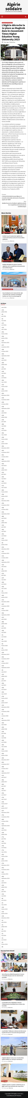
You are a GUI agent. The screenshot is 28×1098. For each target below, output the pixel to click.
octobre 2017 (4, 768)
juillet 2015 (4, 887)
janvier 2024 (4, 443)
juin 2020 (3, 628)
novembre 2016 (5, 817)
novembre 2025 (5, 347)
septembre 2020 (5, 614)
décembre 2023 (5, 448)
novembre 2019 (5, 658)
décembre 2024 (5, 395)
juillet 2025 (4, 364)
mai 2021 (3, 579)
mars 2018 (4, 746)
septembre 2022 (5, 513)
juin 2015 (3, 891)
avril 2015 (3, 900)
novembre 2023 (5, 452)
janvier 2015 (4, 913)
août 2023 (3, 465)
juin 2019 (3, 680)
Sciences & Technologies (7, 22)
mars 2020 (4, 641)
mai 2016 (3, 843)
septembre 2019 (5, 667)
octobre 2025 (4, 351)
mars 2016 (4, 852)
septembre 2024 (5, 408)
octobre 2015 (4, 874)
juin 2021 (3, 575)
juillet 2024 (4, 417)
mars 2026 (4, 329)
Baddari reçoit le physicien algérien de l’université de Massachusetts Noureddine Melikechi (13, 237)
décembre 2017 (5, 759)
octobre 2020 (4, 610)
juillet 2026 (4, 311)
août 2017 (3, 777)
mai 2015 (3, 896)
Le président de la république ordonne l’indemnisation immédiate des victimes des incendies (13, 1004)
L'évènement (4, 970)
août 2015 (3, 882)
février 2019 (4, 698)
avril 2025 (3, 377)
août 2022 (3, 518)
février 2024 (4, 439)
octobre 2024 (4, 404)
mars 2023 (4, 487)
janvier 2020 (4, 650)
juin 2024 (3, 421)
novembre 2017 (5, 764)
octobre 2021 (4, 557)
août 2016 (3, 830)
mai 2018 (3, 737)
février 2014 (4, 944)
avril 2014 (3, 939)
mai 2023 (3, 478)
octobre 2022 (4, 509)
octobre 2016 (4, 821)
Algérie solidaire (13, 6)
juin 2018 (3, 733)
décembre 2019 (5, 654)
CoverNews (10, 1095)
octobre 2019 (4, 663)
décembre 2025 (5, 342)
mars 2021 (4, 588)
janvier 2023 (4, 496)
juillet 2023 (4, 470)
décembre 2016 (5, 812)
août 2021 (3, 566)
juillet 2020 (4, 623)
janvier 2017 (4, 808)
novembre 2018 (5, 711)
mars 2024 (4, 434)
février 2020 (4, 645)
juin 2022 (3, 527)
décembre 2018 (5, 707)
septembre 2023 (5, 461)
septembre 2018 (5, 720)
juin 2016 (3, 838)
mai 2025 (3, 373)
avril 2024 (3, 430)
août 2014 (3, 922)
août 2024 (3, 412)
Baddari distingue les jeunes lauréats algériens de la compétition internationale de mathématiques (14, 266)
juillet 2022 (4, 522)
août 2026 (3, 307)
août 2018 (3, 724)
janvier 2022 (4, 544)
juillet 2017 (4, 781)
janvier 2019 (4, 702)
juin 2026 (3, 316)
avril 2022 (3, 535)
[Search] (26, 16)
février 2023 (4, 492)
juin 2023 (3, 474)
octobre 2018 (4, 715)
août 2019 (3, 672)
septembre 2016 (5, 825)
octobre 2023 (4, 456)
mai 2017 (3, 790)
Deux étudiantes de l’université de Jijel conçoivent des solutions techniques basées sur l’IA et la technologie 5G (13, 294)
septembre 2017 (5, 773)
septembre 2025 (5, 355)
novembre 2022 (5, 505)
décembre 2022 (5, 500)
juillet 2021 (4, 571)
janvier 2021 (4, 597)
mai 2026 (3, 320)
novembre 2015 (5, 869)
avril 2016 (3, 847)
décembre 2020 (5, 601)
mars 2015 (4, 904)
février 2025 (4, 386)
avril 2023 (3, 483)
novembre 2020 (5, 606)
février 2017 (4, 803)
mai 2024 (3, 426)
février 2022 (4, 540)
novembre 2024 (5, 399)
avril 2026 (3, 325)
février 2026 (4, 333)
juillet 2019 (4, 676)
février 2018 (4, 751)
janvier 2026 (4, 338)
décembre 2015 (5, 865)
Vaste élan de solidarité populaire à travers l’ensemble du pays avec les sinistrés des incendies (13, 975)
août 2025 (3, 360)
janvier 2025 (4, 391)
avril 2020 (3, 636)
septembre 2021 (5, 562)
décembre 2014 (5, 918)
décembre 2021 (5, 549)
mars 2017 (4, 799)
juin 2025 (3, 369)
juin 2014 (3, 931)
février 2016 (4, 856)
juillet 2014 (4, 926)
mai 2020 (3, 632)
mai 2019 (3, 685)
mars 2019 (4, 694)
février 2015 (4, 909)
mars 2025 (4, 382)
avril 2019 (3, 689)
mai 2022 (3, 531)
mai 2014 (3, 935)
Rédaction (12, 42)
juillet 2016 (4, 834)
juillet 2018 (4, 729)
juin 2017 (3, 786)
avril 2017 (3, 795)
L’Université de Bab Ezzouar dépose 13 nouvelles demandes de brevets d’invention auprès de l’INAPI (13, 197)
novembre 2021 (5, 553)
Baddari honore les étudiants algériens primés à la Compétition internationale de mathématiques (14, 204)
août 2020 (3, 619)
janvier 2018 (4, 755)
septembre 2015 (5, 878)
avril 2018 (3, 742)
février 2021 (4, 593)
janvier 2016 (4, 860)
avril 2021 (3, 584)
